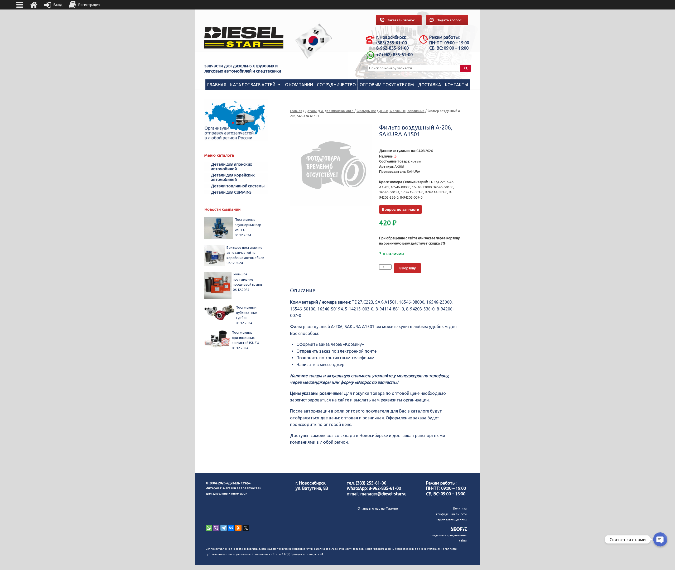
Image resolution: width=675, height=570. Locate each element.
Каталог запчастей (252, 84)
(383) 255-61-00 (371, 483)
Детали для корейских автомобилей (233, 177)
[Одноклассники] (238, 528)
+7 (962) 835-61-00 (394, 54)
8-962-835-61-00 (385, 488)
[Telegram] (223, 528)
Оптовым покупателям (387, 84)
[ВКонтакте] (231, 528)
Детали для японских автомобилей (231, 166)
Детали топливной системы (237, 186)
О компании (299, 84)
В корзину (407, 268)
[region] (313, 41)
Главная (216, 84)
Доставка (429, 84)
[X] (246, 528)
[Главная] (34, 4)
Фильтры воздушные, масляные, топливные (390, 111)
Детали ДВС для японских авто (329, 111)
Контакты (456, 84)
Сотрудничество (336, 84)
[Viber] (216, 528)
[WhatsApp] (209, 528)
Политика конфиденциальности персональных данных (451, 514)
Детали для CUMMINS (231, 192)
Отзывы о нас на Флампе (378, 508)
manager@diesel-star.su (383, 493)
